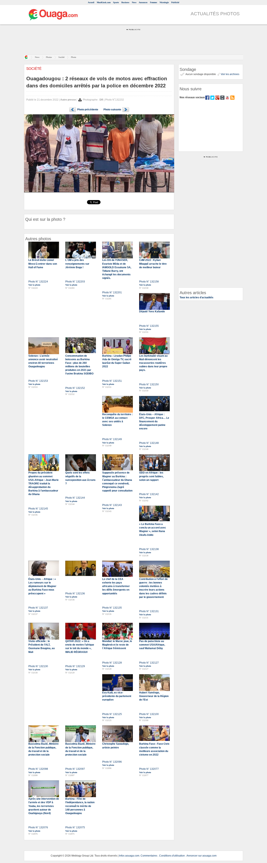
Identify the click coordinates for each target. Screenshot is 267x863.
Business (125, 2)
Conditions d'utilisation (172, 855)
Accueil (91, 2)
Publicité (175, 2)
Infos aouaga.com (129, 855)
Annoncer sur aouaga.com (201, 855)
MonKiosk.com (104, 2)
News (134, 2)
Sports (116, 2)
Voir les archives (229, 74)
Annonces (143, 2)
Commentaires (149, 855)
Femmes (153, 2)
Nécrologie (164, 2)
